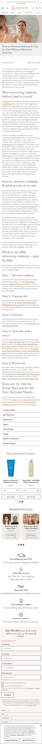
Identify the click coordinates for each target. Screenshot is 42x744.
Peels (12, 12)
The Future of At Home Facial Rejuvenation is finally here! (21, 2)
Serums (38, 12)
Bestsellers (5, 12)
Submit (7, 695)
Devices (19, 12)
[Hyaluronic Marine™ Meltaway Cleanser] (11, 468)
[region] (21, 734)
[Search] (7, 8)
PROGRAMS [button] (5, 718)
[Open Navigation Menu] (3, 8)
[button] (1, 2)
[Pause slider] (38, 2)
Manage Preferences (11, 740)
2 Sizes (4, 488)
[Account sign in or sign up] (33, 8)
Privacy (35, 705)
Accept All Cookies (28, 740)
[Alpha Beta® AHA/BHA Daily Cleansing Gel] (31, 468)
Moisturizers (29, 12)
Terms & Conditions (21, 735)
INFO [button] (3, 714)
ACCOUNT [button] (4, 722)
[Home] (20, 8)
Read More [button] (11, 535)
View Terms (29, 705)
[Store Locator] (37, 8)
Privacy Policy (30, 688)
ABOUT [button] (3, 710)
